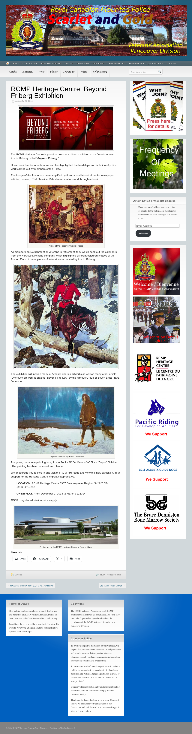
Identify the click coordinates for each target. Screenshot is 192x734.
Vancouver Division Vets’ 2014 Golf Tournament (31, 585)
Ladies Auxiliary (116, 63)
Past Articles (136, 63)
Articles (13, 71)
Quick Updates (155, 63)
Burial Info (83, 63)
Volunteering (100, 71)
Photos (54, 71)
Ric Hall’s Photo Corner (111, 585)
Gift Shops (98, 63)
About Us (17, 63)
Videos (83, 71)
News (41, 71)
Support (171, 63)
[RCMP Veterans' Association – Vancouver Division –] (96, 55)
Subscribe (143, 233)
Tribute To (69, 71)
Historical (27, 71)
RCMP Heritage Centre (110, 575)
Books (69, 63)
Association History (51, 63)
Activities (31, 63)
